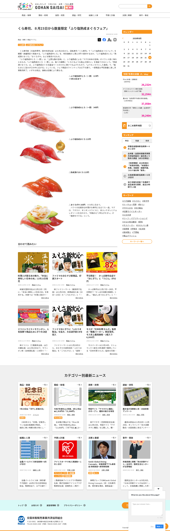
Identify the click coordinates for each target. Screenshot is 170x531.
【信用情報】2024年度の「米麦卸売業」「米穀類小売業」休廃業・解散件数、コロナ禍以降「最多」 (139, 167)
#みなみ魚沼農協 (129, 221)
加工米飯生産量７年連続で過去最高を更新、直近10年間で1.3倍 (139, 184)
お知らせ (35, 505)
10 (128, 53)
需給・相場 (43, 15)
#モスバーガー (128, 225)
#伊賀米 (133, 228)
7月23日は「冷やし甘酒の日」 (32, 408)
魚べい (96, 473)
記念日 (22, 418)
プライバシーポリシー (73, 505)
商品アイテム (32, 40)
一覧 (44, 384)
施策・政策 (60, 15)
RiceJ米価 (58, 418)
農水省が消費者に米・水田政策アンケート (136, 410)
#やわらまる (127, 207)
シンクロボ (58, 476)
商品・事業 (21, 40)
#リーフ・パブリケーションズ (134, 218)
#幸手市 (145, 201)
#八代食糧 (126, 201)
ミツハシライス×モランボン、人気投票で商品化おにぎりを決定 (33, 330)
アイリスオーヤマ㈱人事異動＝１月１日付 (68, 462)
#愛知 (140, 221)
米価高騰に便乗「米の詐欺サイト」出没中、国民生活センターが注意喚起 (136, 464)
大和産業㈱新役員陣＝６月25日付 (139, 176)
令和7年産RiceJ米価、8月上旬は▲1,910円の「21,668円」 (67, 410)
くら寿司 (22, 45)
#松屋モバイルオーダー (132, 211)
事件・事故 (139, 470)
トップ (20, 505)
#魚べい (141, 204)
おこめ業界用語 (135, 125)
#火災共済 (126, 214)
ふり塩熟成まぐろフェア (34, 45)
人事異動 (71, 473)
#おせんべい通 (142, 225)
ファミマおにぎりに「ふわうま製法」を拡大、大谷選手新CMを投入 (67, 332)
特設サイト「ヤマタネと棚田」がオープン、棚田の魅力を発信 (101, 410)
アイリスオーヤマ (60, 473)
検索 (149, 6)
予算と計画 (110, 15)
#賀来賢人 (126, 232)
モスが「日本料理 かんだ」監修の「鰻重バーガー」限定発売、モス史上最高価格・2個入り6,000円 (101, 333)
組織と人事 (93, 15)
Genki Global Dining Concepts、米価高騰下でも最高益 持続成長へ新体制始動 (101, 464)
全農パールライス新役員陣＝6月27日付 (33, 462)
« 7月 (123, 38)
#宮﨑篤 (125, 228)
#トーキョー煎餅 (129, 204)
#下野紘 (135, 232)
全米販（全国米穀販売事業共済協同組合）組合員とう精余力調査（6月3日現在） (139, 156)
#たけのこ (136, 201)
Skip (152, 526)
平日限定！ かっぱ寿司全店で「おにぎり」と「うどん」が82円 (101, 278)
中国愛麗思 (67, 476)
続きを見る (45, 298)
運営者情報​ (51, 505)
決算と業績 (127, 15)
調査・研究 (76, 15)
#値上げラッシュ (129, 235)
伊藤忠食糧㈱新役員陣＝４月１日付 (139, 147)
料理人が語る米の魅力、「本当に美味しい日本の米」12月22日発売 (33, 278)
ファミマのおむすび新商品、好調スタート (66, 277)
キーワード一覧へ (137, 241)
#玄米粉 (142, 228)
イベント (36, 415)
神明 (90, 473)
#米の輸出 (138, 207)
